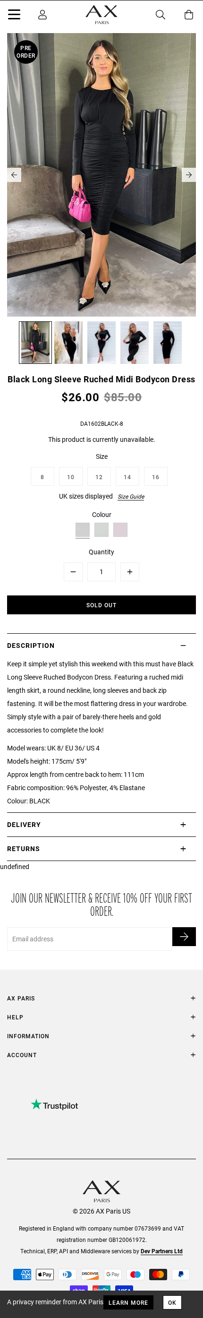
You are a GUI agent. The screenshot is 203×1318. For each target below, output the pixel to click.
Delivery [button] (24, 824)
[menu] (14, 16)
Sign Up (184, 936)
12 (99, 477)
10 (71, 477)
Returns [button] (23, 848)
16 (156, 477)
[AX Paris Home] (101, 14)
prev (14, 175)
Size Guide (131, 496)
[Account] (42, 14)
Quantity (101, 551)
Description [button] (31, 645)
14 (127, 477)
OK (172, 1302)
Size (102, 456)
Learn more (128, 1302)
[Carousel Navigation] (101, 175)
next (189, 175)
